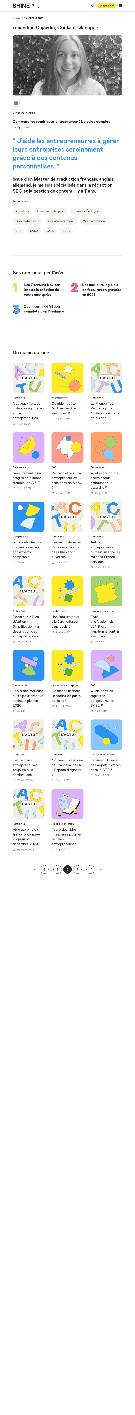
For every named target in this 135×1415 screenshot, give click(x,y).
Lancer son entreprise (65, 685)
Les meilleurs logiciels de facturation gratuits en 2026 (101, 289)
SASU (55, 467)
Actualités (19, 397)
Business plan (20, 685)
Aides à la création (63, 824)
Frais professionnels (103, 611)
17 (90, 869)
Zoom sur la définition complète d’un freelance (44, 309)
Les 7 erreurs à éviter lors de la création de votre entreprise (42, 289)
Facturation (59, 611)
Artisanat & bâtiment (103, 754)
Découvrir (105, 5)
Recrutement (59, 397)
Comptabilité (20, 536)
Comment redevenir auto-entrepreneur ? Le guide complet (61, 121)
